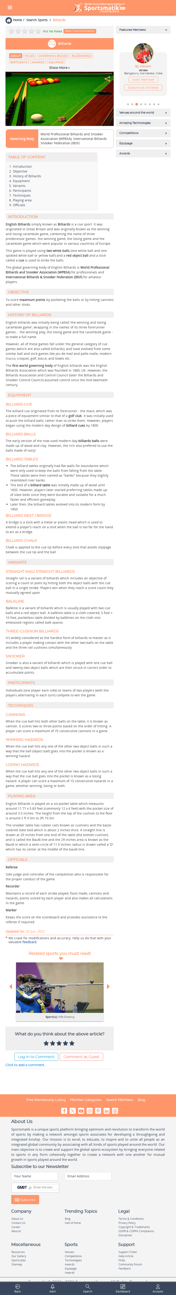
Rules (29, 56)
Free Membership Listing (46, 1100)
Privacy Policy (127, 1223)
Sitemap (16, 1264)
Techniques (22, 195)
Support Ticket (127, 1252)
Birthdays (19, 62)
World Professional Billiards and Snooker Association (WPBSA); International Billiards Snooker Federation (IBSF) (74, 138)
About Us (17, 1219)
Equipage (56, 62)
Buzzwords (81, 56)
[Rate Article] (72, 1043)
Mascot (16, 1231)
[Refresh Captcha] (30, 1187)
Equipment (21, 181)
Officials (19, 205)
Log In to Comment (36, 1057)
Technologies (73, 1260)
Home (17, 20)
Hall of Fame (73, 1223)
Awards (37, 62)
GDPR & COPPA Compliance (136, 1231)
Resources (18, 1252)
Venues (69, 1252)
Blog (141, 1100)
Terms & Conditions (131, 1219)
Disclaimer (125, 1235)
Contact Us (18, 1223)
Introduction (22, 166)
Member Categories (86, 1100)
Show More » (59, 67)
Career (15, 1227)
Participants (22, 190)
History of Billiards (27, 176)
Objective (20, 171)
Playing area (22, 200)
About (16, 56)
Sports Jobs (18, 1260)
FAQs (121, 1260)
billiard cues (75, 425)
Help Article (125, 1256)
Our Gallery (18, 1256)
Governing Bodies (53, 56)
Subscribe (27, 1199)
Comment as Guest (81, 1057)
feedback (29, 942)
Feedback (124, 1268)
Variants (19, 185)
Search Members (119, 1100)
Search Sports (37, 20)
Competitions (73, 1256)
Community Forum (130, 1264)
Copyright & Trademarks (134, 1227)
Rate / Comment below (80, 31)
